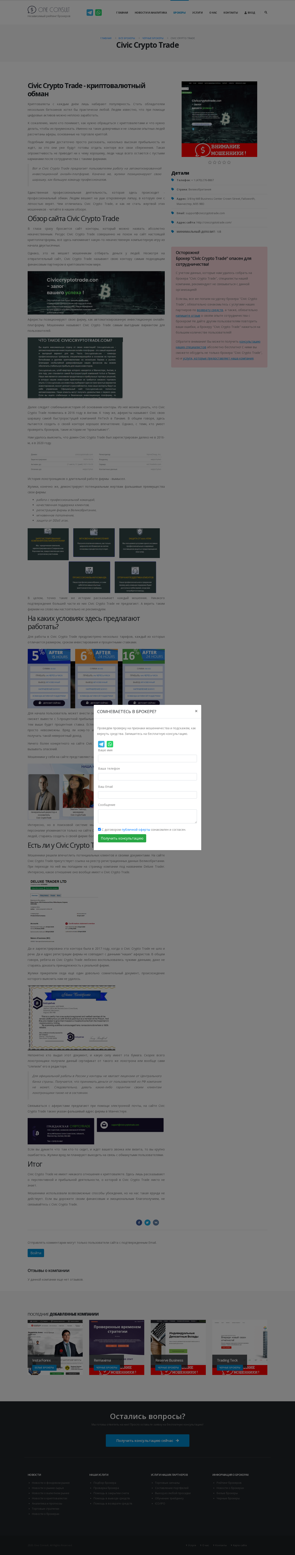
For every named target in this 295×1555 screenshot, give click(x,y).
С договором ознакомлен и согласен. (143, 829)
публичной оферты (136, 829)
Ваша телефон (109, 768)
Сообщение (106, 805)
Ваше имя (105, 750)
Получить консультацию (122, 838)
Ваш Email (105, 787)
